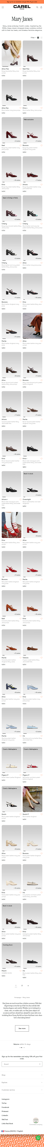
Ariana (25, 185)
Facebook (5, 1107)
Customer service (8, 1090)
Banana (26, 145)
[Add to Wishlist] (20, 69)
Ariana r (5, 499)
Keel (3, 145)
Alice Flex (5, 69)
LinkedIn (5, 1115)
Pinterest (5, 1111)
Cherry (4, 224)
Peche (4, 341)
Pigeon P (5, 775)
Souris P (26, 814)
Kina (4, 185)
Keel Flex (26, 69)
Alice (25, 263)
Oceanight (27, 499)
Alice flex (5, 108)
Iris (24, 736)
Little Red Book (7, 1123)
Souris (4, 814)
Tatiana (26, 658)
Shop (3, 1075)
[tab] (5, 66)
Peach (4, 971)
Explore (4, 1082)
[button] (3, 7)
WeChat (5, 1119)
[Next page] (28, 985)
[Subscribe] (39, 1064)
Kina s (25, 108)
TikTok (4, 1103)
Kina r (25, 459)
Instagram (5, 1099)
